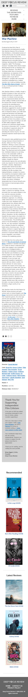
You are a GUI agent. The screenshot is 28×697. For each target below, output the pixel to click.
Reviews (14, 10)
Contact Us (17, 686)
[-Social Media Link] (4, 6)
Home (8, 686)
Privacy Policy (14, 688)
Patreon (14, 17)
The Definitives (14, 12)
